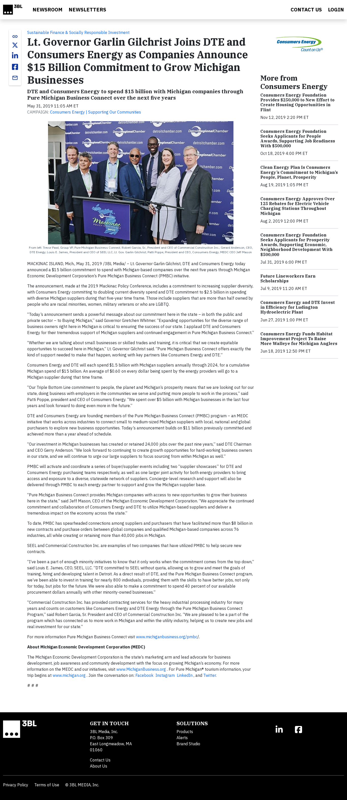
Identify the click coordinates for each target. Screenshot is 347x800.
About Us (98, 766)
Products (185, 731)
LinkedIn (185, 675)
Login (336, 9)
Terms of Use (46, 784)
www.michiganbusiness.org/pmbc (166, 636)
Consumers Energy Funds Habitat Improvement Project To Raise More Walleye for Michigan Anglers (298, 338)
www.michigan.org (70, 675)
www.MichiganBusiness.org (141, 669)
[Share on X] (15, 45)
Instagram (165, 675)
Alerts (182, 737)
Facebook (144, 675)
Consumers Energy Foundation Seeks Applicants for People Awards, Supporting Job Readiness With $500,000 (297, 139)
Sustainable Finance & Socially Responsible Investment (78, 32)
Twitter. (210, 675)
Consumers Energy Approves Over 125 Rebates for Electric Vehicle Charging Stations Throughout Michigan (297, 206)
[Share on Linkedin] (15, 56)
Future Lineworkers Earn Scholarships (288, 278)
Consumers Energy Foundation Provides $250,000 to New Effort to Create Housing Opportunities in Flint (297, 102)
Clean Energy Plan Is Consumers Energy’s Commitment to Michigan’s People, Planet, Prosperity (299, 172)
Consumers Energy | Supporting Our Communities (95, 112)
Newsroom (47, 9)
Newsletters (87, 9)
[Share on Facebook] (15, 67)
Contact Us (100, 759)
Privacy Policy (15, 784)
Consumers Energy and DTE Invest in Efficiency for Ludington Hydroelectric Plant (297, 307)
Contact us (306, 9)
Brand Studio (188, 743)
